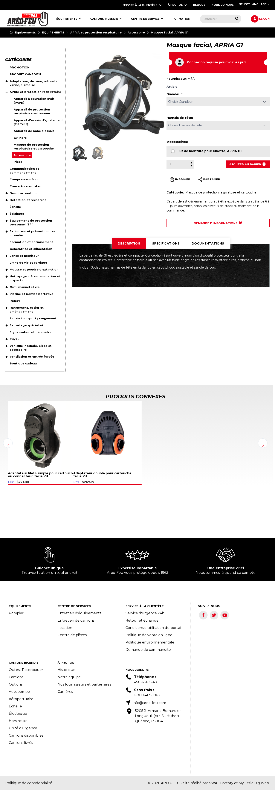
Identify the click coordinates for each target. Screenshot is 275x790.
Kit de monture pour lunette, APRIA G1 (210, 151)
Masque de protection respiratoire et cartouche (220, 192)
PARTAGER (211, 179)
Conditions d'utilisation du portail (153, 628)
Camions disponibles (26, 735)
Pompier (16, 613)
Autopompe (19, 692)
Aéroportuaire (21, 699)
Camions (16, 677)
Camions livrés (21, 743)
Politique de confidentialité (28, 783)
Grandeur (174, 94)
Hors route (18, 721)
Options (15, 684)
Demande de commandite (148, 650)
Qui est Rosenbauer (26, 670)
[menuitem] (27, 18)
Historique (66, 670)
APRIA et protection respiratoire (96, 32)
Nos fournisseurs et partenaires (84, 684)
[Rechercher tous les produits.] (237, 19)
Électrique (18, 713)
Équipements (25, 32)
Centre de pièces (72, 635)
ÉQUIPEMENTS (53, 32)
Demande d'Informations (216, 223)
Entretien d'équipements (79, 613)
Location (65, 628)
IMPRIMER (182, 179)
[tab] (129, 243)
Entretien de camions (76, 620)
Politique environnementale (149, 642)
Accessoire (136, 32)
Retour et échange (142, 620)
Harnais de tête (179, 118)
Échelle (15, 706)
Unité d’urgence (23, 728)
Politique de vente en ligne (148, 635)
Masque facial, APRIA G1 (169, 32)
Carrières (65, 692)
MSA (191, 79)
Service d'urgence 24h (144, 613)
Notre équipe (69, 677)
